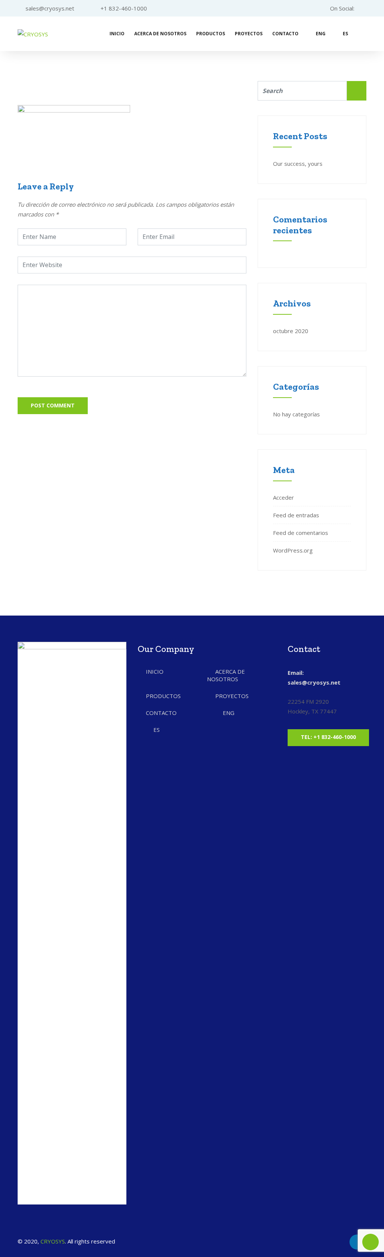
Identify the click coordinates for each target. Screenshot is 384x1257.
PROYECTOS (248, 33)
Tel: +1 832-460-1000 (328, 736)
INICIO (117, 33)
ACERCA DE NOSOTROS (160, 33)
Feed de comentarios (300, 532)
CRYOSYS (52, 1241)
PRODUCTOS (210, 33)
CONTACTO (285, 33)
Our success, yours (297, 163)
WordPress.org (293, 550)
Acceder (283, 497)
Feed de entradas (296, 515)
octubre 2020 (290, 331)
